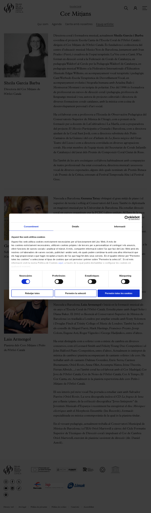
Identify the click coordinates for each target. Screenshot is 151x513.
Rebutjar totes (32, 293)
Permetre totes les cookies (118, 293)
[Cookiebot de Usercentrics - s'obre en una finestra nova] (127, 218)
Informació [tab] (119, 226)
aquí (60, 263)
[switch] (59, 281)
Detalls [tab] (75, 226)
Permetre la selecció (75, 293)
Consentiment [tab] (31, 226)
